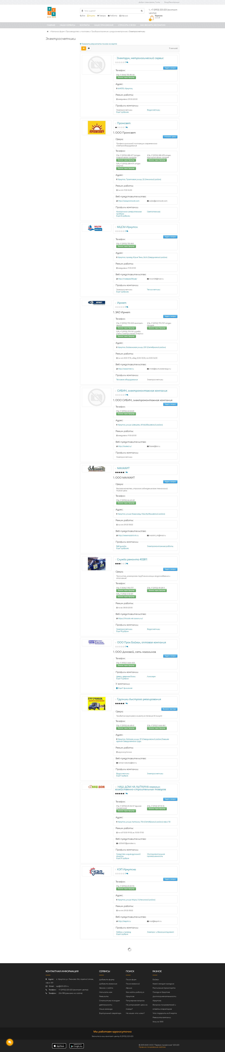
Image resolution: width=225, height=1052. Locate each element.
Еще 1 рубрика (122, 112)
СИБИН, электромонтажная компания (142, 390)
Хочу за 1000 (158, 1022)
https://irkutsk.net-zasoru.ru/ (130, 618)
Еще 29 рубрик (122, 858)
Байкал (156, 980)
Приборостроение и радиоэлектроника (109, 31)
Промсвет (124, 123)
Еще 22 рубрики (123, 216)
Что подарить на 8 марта (165, 1013)
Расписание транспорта (164, 988)
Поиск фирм (131, 980)
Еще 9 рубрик (122, 776)
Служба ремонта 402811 (132, 559)
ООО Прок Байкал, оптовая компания (141, 642)
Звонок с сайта (106, 988)
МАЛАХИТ (123, 468)
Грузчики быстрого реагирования (139, 699)
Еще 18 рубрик (122, 631)
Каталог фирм (57, 31)
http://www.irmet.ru (126, 369)
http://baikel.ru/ (125, 446)
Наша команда (105, 1009)
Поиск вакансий (133, 984)
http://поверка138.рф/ (127, 279)
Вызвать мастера (169, 709)
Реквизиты (104, 996)
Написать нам (105, 992)
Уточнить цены (170, 137)
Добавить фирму (106, 980)
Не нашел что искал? (135, 1013)
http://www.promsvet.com (128, 201)
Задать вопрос (170, 68)
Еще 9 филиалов (125, 688)
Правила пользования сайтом (152, 1047)
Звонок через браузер (126, 77)
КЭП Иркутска (126, 869)
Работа (113, 16)
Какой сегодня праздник (163, 984)
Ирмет (121, 303)
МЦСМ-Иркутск (127, 227)
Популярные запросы (135, 1001)
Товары (102, 16)
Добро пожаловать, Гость (149, 2)
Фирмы (92, 16)
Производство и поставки (78, 31)
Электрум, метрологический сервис (140, 58)
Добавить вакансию (108, 984)
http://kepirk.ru (124, 921)
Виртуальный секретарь (110, 1013)
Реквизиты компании (162, 1017)
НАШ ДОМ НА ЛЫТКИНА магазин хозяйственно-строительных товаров (140, 788)
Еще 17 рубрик (122, 679)
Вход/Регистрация (171, 2)
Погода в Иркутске (161, 992)
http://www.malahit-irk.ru (128, 535)
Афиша (124, 16)
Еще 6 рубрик (122, 934)
